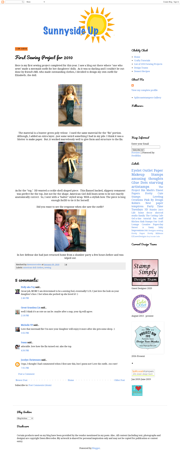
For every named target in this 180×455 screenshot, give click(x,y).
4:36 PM (25, 350)
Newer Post (21, 380)
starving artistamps (147, 185)
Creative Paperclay (152, 224)
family (141, 215)
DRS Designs (150, 230)
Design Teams (141, 68)
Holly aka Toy (28, 287)
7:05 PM (25, 368)
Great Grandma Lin (30, 307)
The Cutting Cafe (154, 215)
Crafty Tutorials (142, 60)
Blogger (96, 448)
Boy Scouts (151, 236)
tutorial (147, 218)
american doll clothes (33, 268)
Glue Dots (140, 183)
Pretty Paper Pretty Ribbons (147, 233)
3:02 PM (25, 333)
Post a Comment (26, 374)
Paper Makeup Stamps (147, 172)
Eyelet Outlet (142, 170)
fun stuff (158, 218)
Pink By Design (153, 199)
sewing (47, 268)
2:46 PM (25, 298)
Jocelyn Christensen (31, 360)
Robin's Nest (141, 203)
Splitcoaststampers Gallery (147, 97)
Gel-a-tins (136, 218)
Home (71, 380)
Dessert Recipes (142, 71)
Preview (136, 152)
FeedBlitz (136, 155)
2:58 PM (25, 315)
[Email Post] (65, 264)
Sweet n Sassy (143, 227)
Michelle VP (27, 325)
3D (146, 209)
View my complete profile (145, 90)
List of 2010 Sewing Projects (148, 64)
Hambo (153, 209)
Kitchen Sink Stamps (142, 221)
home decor (145, 212)
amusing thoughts (147, 179)
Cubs (158, 236)
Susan (24, 342)
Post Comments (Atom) (40, 385)
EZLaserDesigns (139, 236)
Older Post (119, 380)
